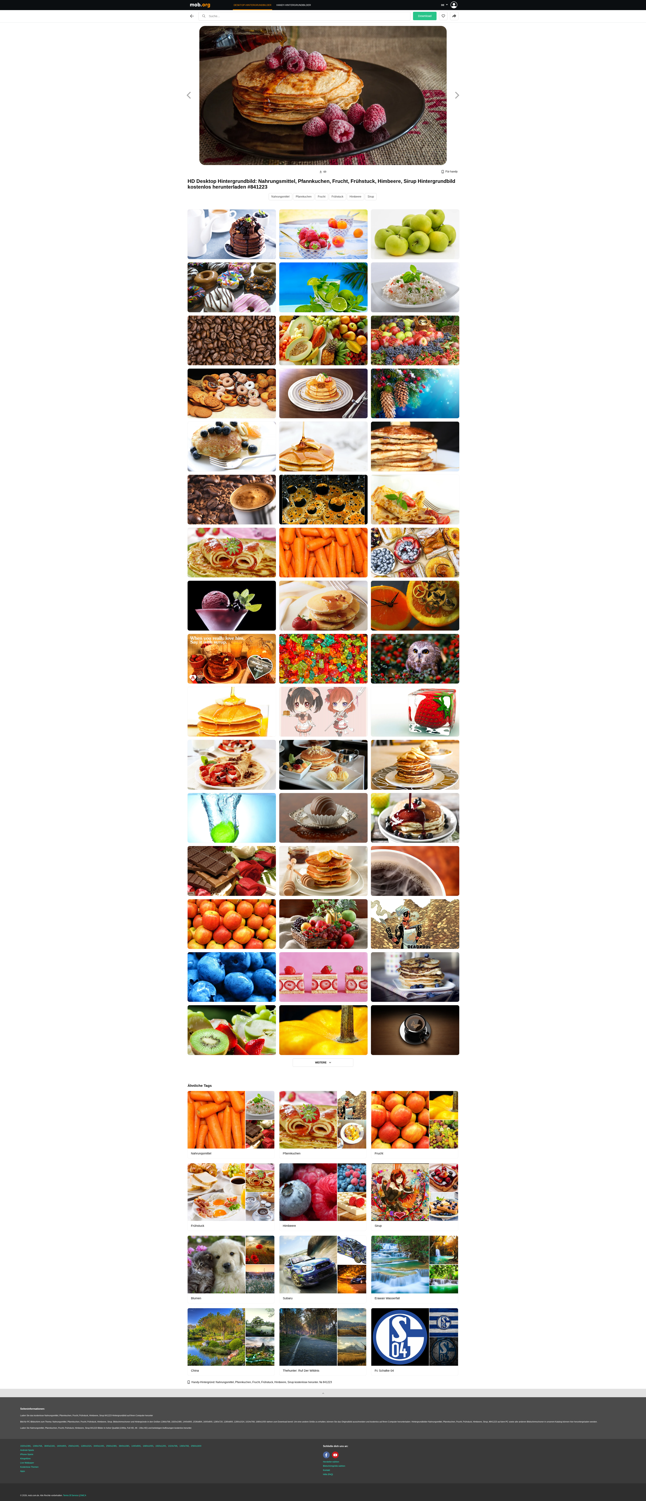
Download (425, 16)
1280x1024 (86, 1446)
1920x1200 (160, 1446)
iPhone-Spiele (26, 1454)
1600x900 (61, 1446)
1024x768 (172, 1446)
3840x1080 (124, 1446)
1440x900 (136, 1446)
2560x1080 (111, 1446)
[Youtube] (336, 1457)
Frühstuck (337, 196)
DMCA (83, 1495)
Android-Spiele (27, 1450)
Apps (22, 1471)
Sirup (371, 196)
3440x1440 (99, 1446)
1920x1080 (25, 1446)
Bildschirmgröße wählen (334, 1466)
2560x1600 (196, 1446)
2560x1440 (73, 1446)
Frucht (321, 196)
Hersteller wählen (331, 1462)
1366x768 (37, 1446)
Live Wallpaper (27, 1463)
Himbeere (355, 196)
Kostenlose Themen (29, 1467)
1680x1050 (148, 1446)
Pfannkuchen (304, 196)
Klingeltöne (25, 1458)
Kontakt (326, 1470)
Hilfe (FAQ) (328, 1474)
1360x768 (184, 1446)
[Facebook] (327, 1457)
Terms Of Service (71, 1495)
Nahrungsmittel (280, 196)
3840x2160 (49, 1446)
